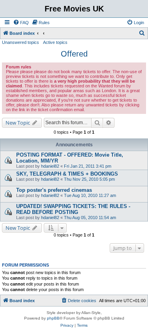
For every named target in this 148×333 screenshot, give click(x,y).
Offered (74, 53)
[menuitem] (21, 22)
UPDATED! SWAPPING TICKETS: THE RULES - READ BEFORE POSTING (73, 209)
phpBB (53, 318)
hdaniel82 (50, 166)
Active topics (55, 42)
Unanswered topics (20, 42)
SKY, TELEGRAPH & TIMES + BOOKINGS (67, 174)
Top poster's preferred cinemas (54, 190)
